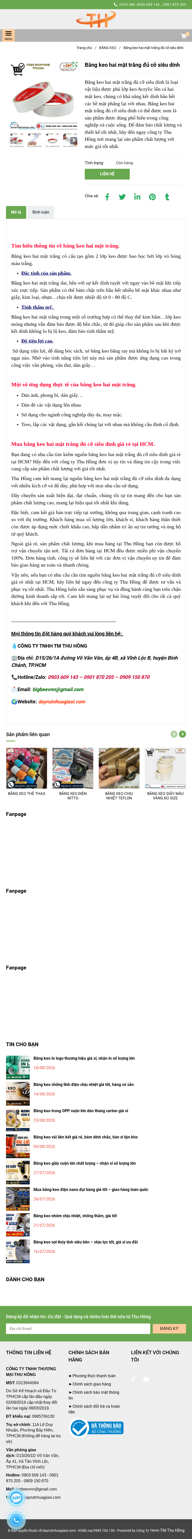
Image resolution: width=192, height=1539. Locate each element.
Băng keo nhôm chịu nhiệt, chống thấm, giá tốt (75, 1215)
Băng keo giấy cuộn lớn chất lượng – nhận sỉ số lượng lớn (85, 1163)
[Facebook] (107, 196)
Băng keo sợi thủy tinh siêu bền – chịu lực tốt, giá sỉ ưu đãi (86, 1242)
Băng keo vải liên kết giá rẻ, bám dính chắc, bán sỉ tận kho (86, 1137)
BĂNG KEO (109, 48)
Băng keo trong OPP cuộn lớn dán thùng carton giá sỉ (81, 1110)
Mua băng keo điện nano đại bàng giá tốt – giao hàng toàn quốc (91, 1189)
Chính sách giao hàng (91, 1384)
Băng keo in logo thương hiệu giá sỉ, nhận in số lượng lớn (84, 1058)
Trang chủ (86, 48)
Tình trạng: (95, 163)
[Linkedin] (137, 196)
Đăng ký (169, 1328)
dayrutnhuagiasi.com (42, 1497)
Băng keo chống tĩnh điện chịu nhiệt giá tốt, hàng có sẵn (84, 1084)
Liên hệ (107, 174)
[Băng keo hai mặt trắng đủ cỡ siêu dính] (96, 19)
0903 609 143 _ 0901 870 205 (161, 5)
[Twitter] (122, 196)
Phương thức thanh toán (94, 1375)
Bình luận (40, 212)
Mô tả (16, 212)
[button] (183, 37)
